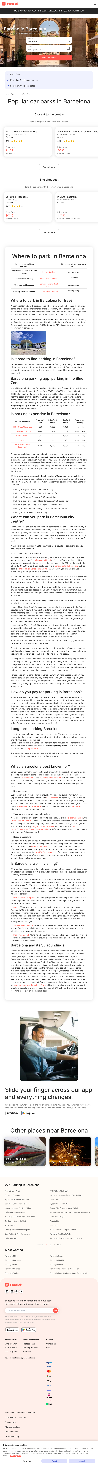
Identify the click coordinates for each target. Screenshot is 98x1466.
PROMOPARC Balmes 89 (60, 1191)
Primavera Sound (21, 935)
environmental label (42, 560)
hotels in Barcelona (40, 846)
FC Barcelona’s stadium (50, 777)
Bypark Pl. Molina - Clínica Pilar (17, 1199)
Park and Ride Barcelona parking (32, 569)
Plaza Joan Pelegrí (57, 1217)
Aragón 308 (54, 1221)
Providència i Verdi (12, 1191)
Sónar (16, 907)
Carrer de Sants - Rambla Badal (17, 1204)
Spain (13, 94)
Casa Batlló (22, 806)
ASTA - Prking (10, 1225)
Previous (40, 1245)
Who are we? (11, 1344)
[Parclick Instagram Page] (7, 1291)
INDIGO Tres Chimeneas (48, 278)
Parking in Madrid (57, 1260)
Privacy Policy (11, 1432)
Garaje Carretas (22, 436)
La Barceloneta (28, 777)
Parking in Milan (11, 1256)
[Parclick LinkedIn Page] (12, 1291)
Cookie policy (11, 1422)
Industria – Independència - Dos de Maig (66, 1195)
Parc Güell (76, 806)
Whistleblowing (12, 1436)
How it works (11, 1347)
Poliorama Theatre (75, 818)
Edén (22, 440)
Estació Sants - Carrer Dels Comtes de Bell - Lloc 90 (70, 1212)
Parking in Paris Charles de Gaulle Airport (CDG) (68, 1273)
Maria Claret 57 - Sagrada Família (63, 1230)
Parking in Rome (56, 1256)
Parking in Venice (12, 1273)
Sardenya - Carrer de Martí (15, 1221)
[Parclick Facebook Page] (16, 1291)
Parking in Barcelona (13, 1260)
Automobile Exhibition (23, 925)
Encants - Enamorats (13, 1195)
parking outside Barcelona (66, 566)
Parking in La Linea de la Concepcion (64, 1269)
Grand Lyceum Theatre (21, 820)
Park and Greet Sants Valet (60, 1234)
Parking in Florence (12, 1269)
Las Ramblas (52, 798)
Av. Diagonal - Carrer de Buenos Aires (20, 1217)
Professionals (29, 1344)
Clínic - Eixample (56, 1199)
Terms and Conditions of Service (20, 1412)
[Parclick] (10, 4)
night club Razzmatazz (43, 826)
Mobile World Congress (24, 897)
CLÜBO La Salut (11, 1238)
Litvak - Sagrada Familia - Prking (18, 1208)
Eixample (21, 829)
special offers (34, 748)
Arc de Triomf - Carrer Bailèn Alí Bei (64, 1208)
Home (7, 94)
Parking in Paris (11, 1264)
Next (59, 1245)
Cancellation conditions (15, 1417)
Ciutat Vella (42, 829)
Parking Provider (30, 1347)
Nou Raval (54, 1225)
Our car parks (11, 1351)
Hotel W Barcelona (43, 852)
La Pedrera (36, 806)
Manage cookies (12, 1427)
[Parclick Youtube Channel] (21, 1291)
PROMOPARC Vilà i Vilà (49, 292)
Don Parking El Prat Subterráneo (17, 1234)
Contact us (51, 1344)
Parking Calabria (48, 272)
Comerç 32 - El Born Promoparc (17, 1230)
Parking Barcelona (24, 94)
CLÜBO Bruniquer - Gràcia (15, 1212)
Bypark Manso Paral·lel (59, 1204)
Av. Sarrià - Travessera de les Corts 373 (66, 1238)
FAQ (48, 1347)
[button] (49, 40)
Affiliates (27, 1351)
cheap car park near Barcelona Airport (29, 985)
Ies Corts (30, 829)
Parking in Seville (56, 1264)
